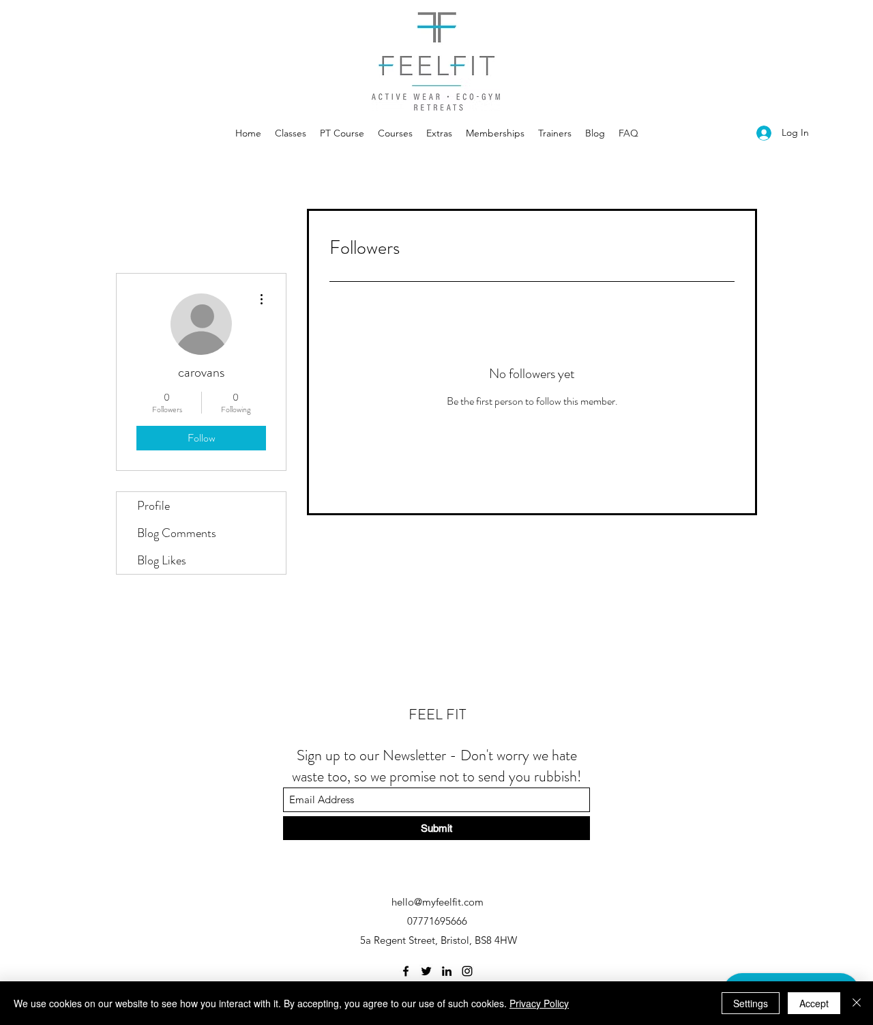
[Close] (856, 1003)
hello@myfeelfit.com (437, 901)
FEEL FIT (437, 714)
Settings (750, 1003)
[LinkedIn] (447, 971)
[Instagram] (467, 971)
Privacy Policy (539, 1003)
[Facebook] (406, 971)
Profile (153, 506)
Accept (814, 1003)
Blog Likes (161, 560)
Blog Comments (176, 533)
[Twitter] (426, 971)
